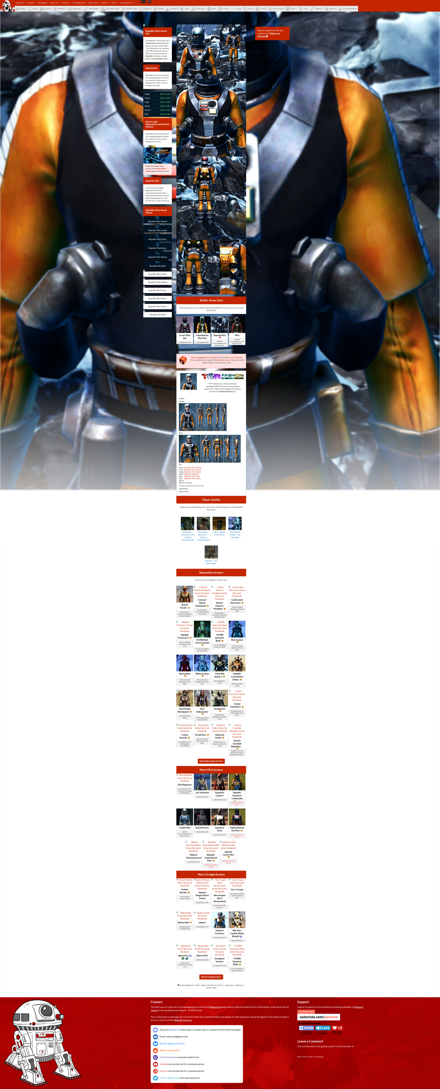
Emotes (333, 9)
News (23, 9)
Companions (78, 3)
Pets (187, 9)
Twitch (154, 1010)
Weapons (93, 9)
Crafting (92, 3)
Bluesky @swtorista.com (172, 1043)
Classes (65, 3)
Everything (131, 9)
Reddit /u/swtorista (169, 1050)
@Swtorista (215, 1007)
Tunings (319, 9)
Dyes (214, 9)
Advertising (319, 1057)
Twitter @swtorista (169, 1077)
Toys (305, 9)
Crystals (200, 9)
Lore (292, 9)
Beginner (42, 3)
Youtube (163, 1064)
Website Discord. (183, 1020)
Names (161, 9)
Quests (147, 9)
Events (104, 3)
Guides (30, 3)
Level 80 (54, 3)
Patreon (163, 1071)
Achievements (350, 9)
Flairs (226, 9)
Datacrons (278, 9)
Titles (238, 9)
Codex (263, 9)
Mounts (174, 9)
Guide (35, 9)
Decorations (112, 9)
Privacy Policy (308, 1057)
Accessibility (126, 3)
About (299, 1057)
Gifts (250, 9)
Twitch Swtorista (168, 1057)
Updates (20, 3)
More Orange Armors (211, 977)
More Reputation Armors (211, 761)
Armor (61, 9)
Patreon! (358, 1007)
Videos (47, 9)
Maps (113, 3)
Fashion (77, 9)
